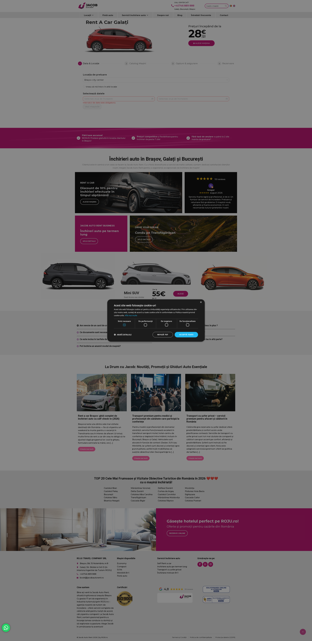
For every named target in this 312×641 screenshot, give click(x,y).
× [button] (201, 302)
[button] (123, 335)
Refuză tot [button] (162, 334)
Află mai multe (131, 315)
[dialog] (156, 320)
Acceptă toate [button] (186, 334)
